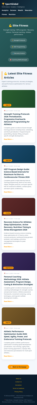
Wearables (28, 10)
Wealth (20, 10)
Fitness (4, 14)
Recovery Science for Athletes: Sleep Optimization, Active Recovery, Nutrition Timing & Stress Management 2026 (18, 226)
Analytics (5, 10)
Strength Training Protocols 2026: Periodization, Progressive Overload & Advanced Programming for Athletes (17, 119)
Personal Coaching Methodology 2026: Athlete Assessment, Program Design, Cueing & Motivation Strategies (18, 280)
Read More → (8, 139)
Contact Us (18, 382)
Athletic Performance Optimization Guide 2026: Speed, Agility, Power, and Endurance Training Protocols (17, 335)
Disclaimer (18, 385)
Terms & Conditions (18, 388)
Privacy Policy (19, 391)
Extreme (13, 10)
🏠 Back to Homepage (18, 367)
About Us (18, 378)
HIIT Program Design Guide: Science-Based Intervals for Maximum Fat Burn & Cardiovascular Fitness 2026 (17, 173)
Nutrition (12, 14)
